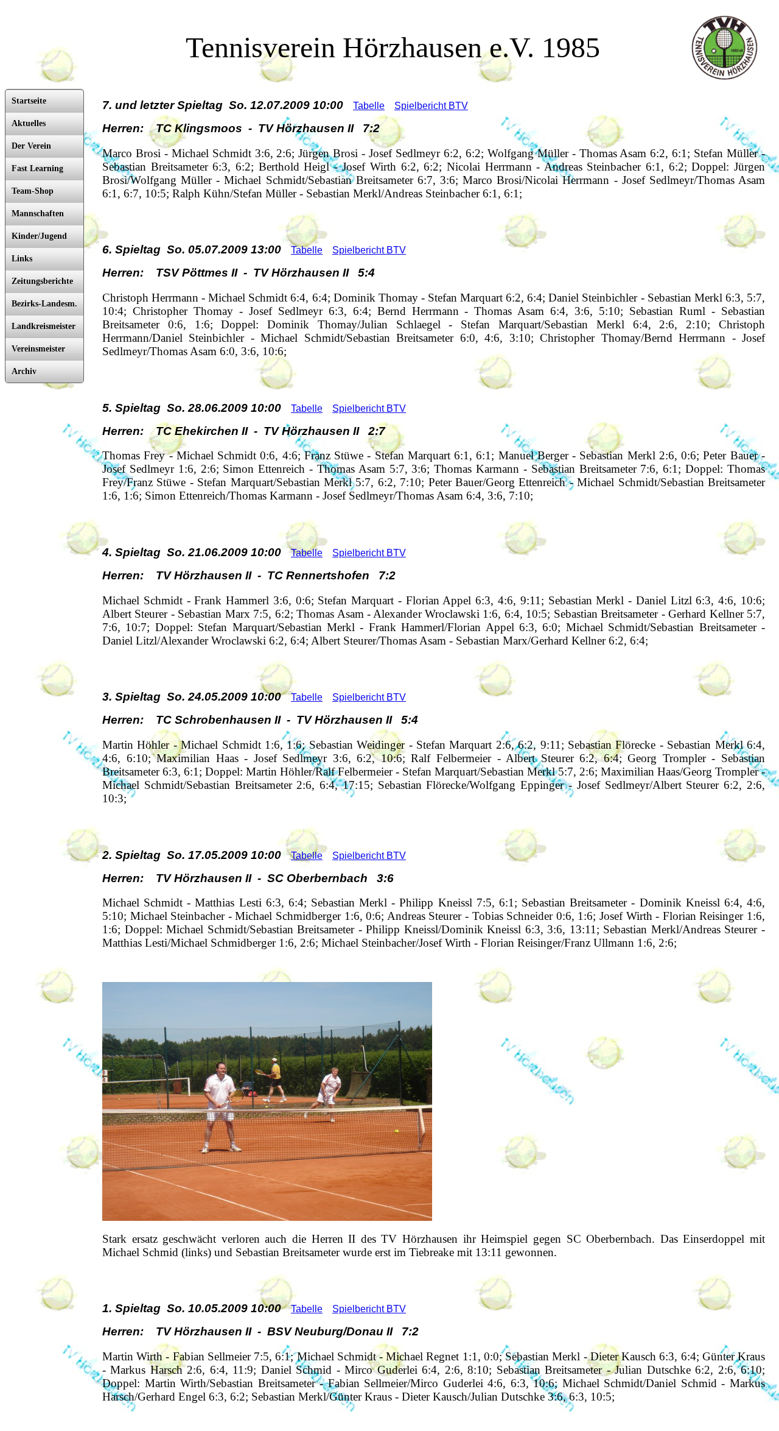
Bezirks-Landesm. (44, 303)
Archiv (24, 371)
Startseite (29, 100)
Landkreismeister (43, 326)
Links (22, 258)
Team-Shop (33, 191)
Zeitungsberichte (42, 281)
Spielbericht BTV (431, 106)
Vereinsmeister (38, 348)
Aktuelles (29, 123)
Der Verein (31, 145)
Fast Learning (37, 168)
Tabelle (369, 106)
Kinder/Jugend (39, 236)
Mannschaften (38, 213)
